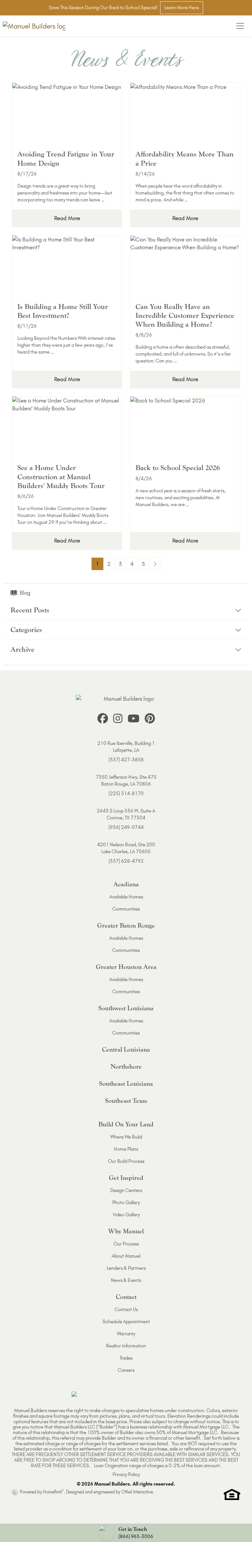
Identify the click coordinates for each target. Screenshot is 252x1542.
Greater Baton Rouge (126, 925)
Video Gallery (126, 1215)
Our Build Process (126, 1161)
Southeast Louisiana (126, 1083)
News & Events (126, 1280)
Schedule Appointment (126, 1322)
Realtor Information (126, 1346)
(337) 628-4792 (126, 861)
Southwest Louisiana (126, 1008)
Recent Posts (29, 610)
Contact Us (126, 1309)
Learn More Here (181, 7)
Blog (25, 592)
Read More (67, 218)
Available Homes (126, 897)
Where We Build (126, 1137)
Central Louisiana (126, 1049)
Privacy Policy (126, 1474)
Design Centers (126, 1190)
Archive (22, 649)
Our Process (126, 1244)
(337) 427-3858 (126, 760)
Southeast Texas (126, 1100)
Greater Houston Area (126, 967)
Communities (126, 909)
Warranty (126, 1334)
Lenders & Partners (126, 1268)
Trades (126, 1358)
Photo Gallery (126, 1202)
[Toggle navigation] (240, 25)
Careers (126, 1370)
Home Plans (126, 1149)
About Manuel (126, 1256)
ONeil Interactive (137, 1491)
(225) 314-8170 (126, 793)
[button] (126, 1533)
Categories (26, 630)
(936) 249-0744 (126, 827)
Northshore (126, 1066)
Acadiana (126, 884)
